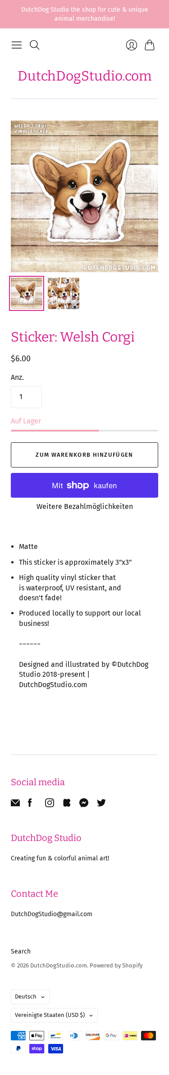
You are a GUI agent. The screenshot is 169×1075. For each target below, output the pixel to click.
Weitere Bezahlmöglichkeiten (85, 506)
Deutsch (26, 996)
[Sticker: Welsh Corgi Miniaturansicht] (26, 293)
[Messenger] (84, 805)
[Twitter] (101, 805)
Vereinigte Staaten (50, 1015)
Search (21, 951)
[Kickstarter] (66, 805)
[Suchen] (34, 45)
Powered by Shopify (116, 965)
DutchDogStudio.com (85, 76)
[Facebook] (30, 805)
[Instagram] (49, 805)
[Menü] (16, 45)
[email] (15, 805)
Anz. (17, 377)
